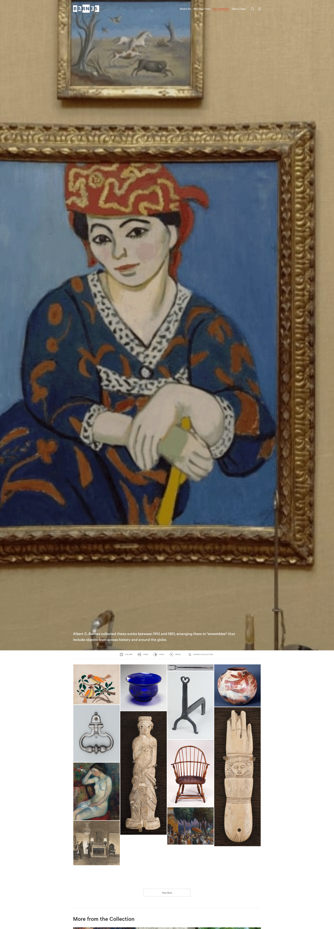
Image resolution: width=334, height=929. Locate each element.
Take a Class (239, 8)
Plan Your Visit (202, 8)
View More (167, 892)
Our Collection (221, 8)
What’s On (185, 8)
